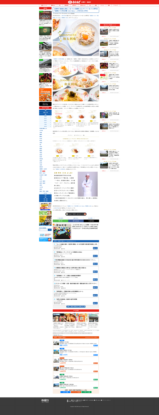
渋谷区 (41, 156)
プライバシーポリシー (106, 400)
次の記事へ (90, 218)
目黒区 (41, 160)
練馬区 (41, 150)
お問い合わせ (97, 400)
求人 (60, 5)
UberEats (54, 333)
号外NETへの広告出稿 (89, 400)
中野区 (41, 152)
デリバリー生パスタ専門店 (68, 333)
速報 (109, 5)
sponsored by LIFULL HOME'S (91, 337)
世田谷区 (41, 158)
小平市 (41, 177)
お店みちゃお (82, 5)
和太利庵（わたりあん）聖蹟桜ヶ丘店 (80, 333)
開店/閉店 (66, 5)
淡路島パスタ (90, 333)
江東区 (41, 132)
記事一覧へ (75, 218)
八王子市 (41, 187)
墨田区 (41, 136)
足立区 (41, 138)
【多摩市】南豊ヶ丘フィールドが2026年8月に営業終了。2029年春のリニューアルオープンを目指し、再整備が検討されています (114, 154)
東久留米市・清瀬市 (43, 175)
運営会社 (74, 400)
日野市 (41, 185)
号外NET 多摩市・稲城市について (74, 401)
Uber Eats (64, 15)
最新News (53, 5)
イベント (102, 5)
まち (90, 5)
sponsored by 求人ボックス (71, 241)
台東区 (41, 142)
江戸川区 (41, 130)
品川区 (41, 162)
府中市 (41, 179)
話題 (96, 5)
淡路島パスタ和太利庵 (59, 58)
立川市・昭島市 (42, 181)
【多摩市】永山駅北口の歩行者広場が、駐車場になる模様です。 (114, 31)
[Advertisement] (110, 15)
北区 (40, 144)
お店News (74, 5)
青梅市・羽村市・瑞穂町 (44, 191)
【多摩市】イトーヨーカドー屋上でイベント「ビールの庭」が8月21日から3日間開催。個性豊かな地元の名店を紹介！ (114, 54)
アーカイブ (116, 5)
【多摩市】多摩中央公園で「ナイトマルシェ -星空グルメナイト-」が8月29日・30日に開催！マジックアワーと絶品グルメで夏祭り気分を (114, 166)
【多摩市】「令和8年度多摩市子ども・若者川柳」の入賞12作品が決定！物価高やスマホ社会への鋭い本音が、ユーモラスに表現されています (45, 55)
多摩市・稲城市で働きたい (60, 241)
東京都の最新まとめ (43, 128)
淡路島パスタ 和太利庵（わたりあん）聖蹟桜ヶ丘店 (79, 206)
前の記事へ (61, 218)
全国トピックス (44, 5)
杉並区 (41, 154)
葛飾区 (41, 134)
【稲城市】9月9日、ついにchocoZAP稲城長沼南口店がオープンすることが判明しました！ (45, 70)
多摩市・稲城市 (86, 2)
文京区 (41, 146)
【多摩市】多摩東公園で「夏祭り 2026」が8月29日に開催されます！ (114, 114)
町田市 (41, 189)
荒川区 (41, 140)
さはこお (60, 335)
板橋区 (41, 148)
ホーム (69, 400)
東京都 (73, 13)
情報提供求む (80, 400)
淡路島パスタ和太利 (60, 169)
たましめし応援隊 (60, 333)
